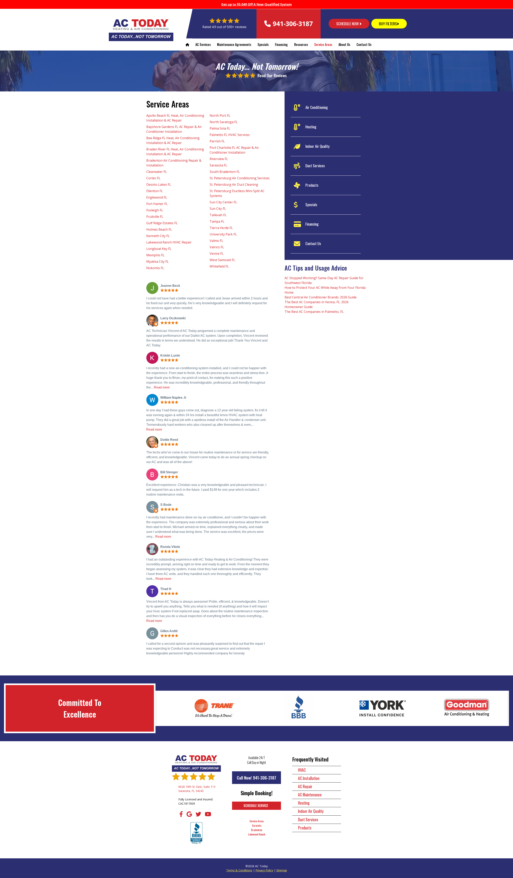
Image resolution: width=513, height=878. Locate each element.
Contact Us (364, 44)
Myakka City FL (157, 261)
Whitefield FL (219, 266)
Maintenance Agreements (234, 44)
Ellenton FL (154, 191)
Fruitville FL (154, 216)
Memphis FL (155, 255)
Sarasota (256, 825)
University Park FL (223, 234)
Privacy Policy (264, 870)
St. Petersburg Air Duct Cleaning (234, 184)
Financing (281, 44)
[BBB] (196, 833)
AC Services (203, 44)
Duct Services (308, 819)
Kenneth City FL (158, 236)
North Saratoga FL (224, 122)
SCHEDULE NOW (348, 23)
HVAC (302, 770)
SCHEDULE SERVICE (255, 805)
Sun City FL (218, 208)
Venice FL (217, 253)
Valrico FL (217, 247)
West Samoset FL (222, 260)
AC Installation (308, 778)
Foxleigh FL (154, 210)
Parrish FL (217, 141)
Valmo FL (216, 240)
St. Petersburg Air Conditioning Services (240, 178)
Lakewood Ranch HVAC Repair (169, 242)
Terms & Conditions (239, 870)
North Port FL (220, 115)
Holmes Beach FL (159, 229)
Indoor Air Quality (311, 811)
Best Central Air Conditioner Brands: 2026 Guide (320, 297)
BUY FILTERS (388, 23)
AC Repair (305, 786)
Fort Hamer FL (157, 204)
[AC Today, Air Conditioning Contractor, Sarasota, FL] (214, 708)
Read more (162, 387)
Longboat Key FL (159, 248)
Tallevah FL (218, 215)
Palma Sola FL (220, 128)
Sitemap (281, 870)
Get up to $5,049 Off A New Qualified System (256, 4)
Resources (301, 44)
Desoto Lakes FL (158, 184)
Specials (263, 44)
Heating (304, 803)
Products (304, 828)
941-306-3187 (264, 778)
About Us (344, 44)
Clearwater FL (156, 171)
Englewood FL (156, 197)
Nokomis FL (155, 268)
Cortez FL (153, 178)
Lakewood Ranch (256, 834)
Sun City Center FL (223, 202)
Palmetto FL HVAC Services (230, 135)
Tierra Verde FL (221, 228)
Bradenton (256, 830)
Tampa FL (217, 221)
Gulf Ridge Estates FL (162, 223)
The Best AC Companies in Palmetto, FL (314, 311)
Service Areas (323, 44)
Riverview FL (219, 159)
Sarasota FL (218, 165)
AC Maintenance (310, 795)
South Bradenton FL (225, 171)
